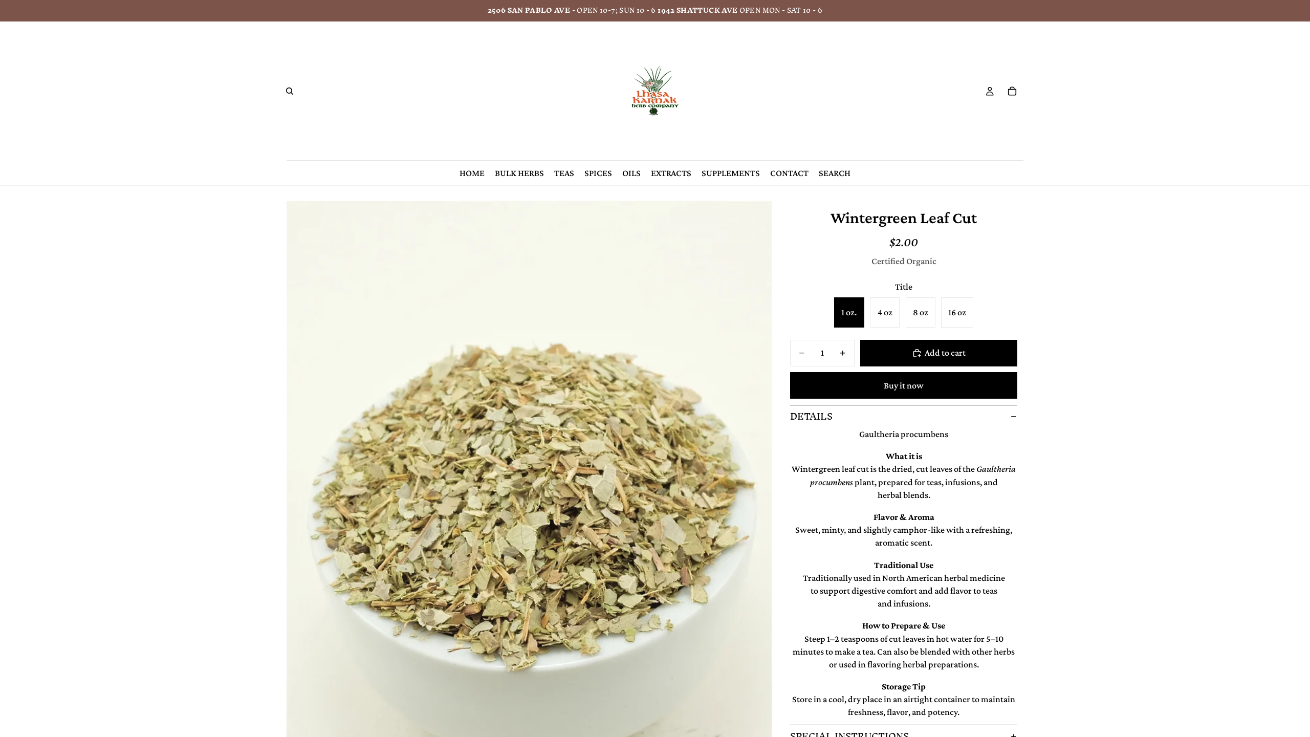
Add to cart (945, 353)
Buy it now (904, 385)
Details (811, 416)
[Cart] (1012, 91)
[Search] (289, 91)
